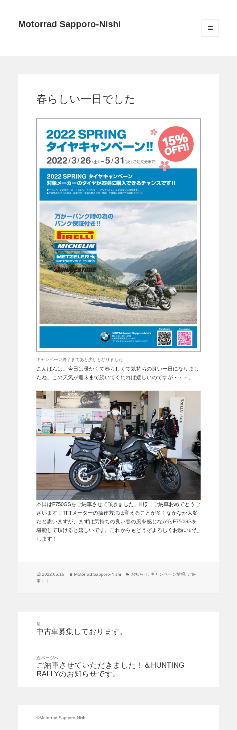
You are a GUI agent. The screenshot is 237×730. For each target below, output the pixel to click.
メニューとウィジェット (210, 36)
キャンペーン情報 (168, 574)
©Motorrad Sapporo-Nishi (61, 717)
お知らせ (139, 574)
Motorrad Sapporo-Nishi (69, 24)
